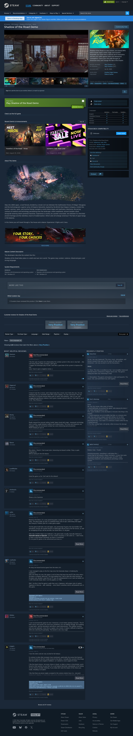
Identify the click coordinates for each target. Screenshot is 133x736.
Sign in (8, 90)
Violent (122, 83)
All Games (7, 24)
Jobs (80, 720)
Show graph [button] (122, 334)
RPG (92, 83)
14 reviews (12, 444)
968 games (12, 387)
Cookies (95, 727)
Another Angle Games (111, 72)
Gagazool (13, 385)
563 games (12, 514)
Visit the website (95, 152)
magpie (12, 646)
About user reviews (112, 316)
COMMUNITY (38, 5)
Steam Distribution (66, 727)
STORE (28, 5)
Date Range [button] (45, 334)
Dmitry (12, 415)
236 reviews (13, 516)
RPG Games (14, 24)
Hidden (12, 615)
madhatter (13, 560)
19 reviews (12, 617)
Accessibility (96, 720)
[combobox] (102, 13)
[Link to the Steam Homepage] (11, 7)
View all (123, 295)
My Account (114, 727)
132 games (12, 648)
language (124, 2)
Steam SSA (64, 720)
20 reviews (12, 470)
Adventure (97, 142)
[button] (7, 13)
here (40, 301)
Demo (34, 24)
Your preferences (124, 316)
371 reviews (13, 389)
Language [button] (34, 334)
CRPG (104, 83)
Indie (102, 142)
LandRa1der (13, 468)
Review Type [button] (9, 334)
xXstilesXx (13, 489)
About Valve (82, 717)
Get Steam (113, 717)
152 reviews (13, 418)
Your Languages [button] (15, 340)
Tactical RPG (98, 83)
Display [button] (66, 334)
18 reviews (12, 356)
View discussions (95, 164)
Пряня (12, 442)
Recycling (82, 727)
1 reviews (12, 491)
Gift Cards (64, 731)
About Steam (65, 717)
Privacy (95, 717)
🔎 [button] (79, 165)
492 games (12, 417)
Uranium (12, 354)
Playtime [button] (56, 334)
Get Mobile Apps (115, 720)
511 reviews (13, 563)
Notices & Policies (98, 724)
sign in (117, 2)
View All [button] (82, 121)
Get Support (114, 724)
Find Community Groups (97, 167)
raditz (11, 512)
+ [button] (125, 83)
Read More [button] (79, 544)
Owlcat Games (109, 74)
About (47, 5)
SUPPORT (55, 5)
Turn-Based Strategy (113, 83)
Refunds (95, 731)
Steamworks (64, 724)
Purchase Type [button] (22, 334)
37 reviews (12, 650)
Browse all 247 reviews (44, 705)
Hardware (81, 724)
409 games (12, 562)
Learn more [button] (121, 133)
